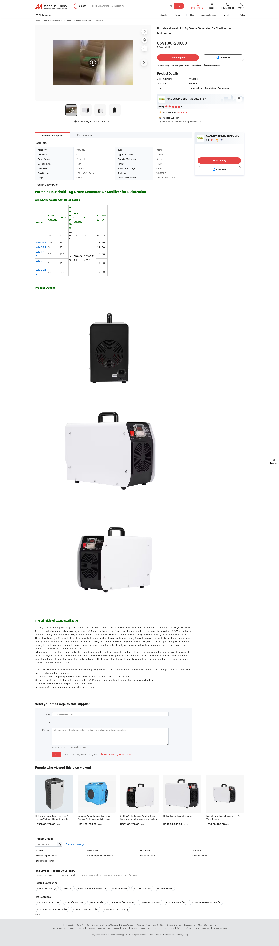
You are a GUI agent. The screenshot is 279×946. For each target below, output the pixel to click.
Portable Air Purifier (142, 888)
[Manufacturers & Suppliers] (51, 6)
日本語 (171, 928)
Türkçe (196, 928)
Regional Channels (174, 925)
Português (91, 928)
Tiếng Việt (206, 928)
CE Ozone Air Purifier (175, 902)
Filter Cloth (67, 888)
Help (192, 15)
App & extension (208, 15)
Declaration (169, 934)
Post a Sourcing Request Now (116, 754)
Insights (213, 925)
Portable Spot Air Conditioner (100, 855)
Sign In (161, 121)
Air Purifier (99, 20)
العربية (155, 928)
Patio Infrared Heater (44, 860)
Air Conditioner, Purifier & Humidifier (77, 20)
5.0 (208, 140)
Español (81, 928)
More (37, 914)
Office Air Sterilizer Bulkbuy (116, 909)
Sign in (241, 7)
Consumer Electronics (51, 20)
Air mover (39, 850)
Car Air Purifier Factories (48, 902)
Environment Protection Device (92, 888)
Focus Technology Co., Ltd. (120, 934)
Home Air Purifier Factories (122, 902)
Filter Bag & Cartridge (46, 888)
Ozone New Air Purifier (150, 902)
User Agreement (156, 934)
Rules (242, 15)
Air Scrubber (145, 850)
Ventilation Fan (146, 855)
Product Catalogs (76, 844)
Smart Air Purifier (119, 888)
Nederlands (145, 928)
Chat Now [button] (225, 57)
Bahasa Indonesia (220, 928)
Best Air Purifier (97, 902)
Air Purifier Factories (74, 902)
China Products (83, 925)
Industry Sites (158, 925)
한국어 (163, 928)
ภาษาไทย (187, 928)
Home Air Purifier (164, 888)
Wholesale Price (143, 925)
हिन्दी (178, 928)
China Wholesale (127, 925)
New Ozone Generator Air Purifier (206, 902)
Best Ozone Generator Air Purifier (52, 909)
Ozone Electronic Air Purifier (85, 909)
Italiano (125, 928)
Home (37, 20)
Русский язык (113, 928)
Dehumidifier (93, 850)
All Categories (45, 15)
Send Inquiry (178, 57)
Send (57, 754)
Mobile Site (202, 925)
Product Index (189, 925)
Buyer (177, 15)
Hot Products (68, 925)
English (72, 928)
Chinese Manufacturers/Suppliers (105, 925)
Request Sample (212, 65)
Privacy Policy (182, 934)
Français (101, 928)
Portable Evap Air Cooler (46, 855)
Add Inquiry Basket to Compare (93, 121)
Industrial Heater (199, 855)
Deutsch (134, 928)
